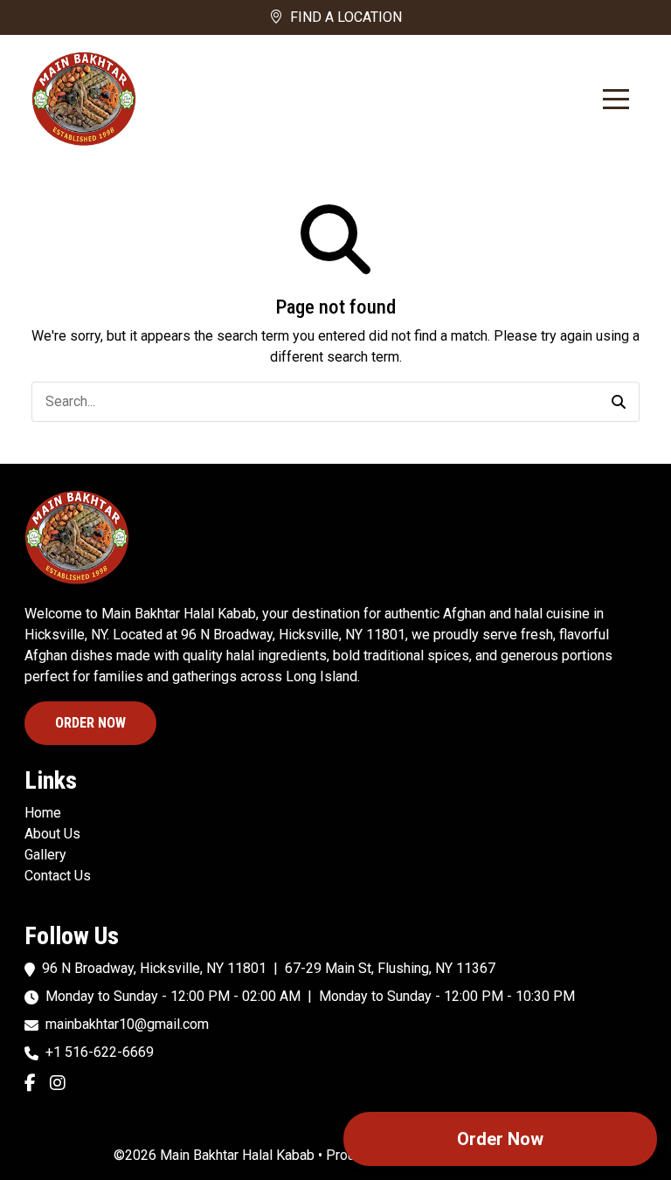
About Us (52, 833)
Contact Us (57, 875)
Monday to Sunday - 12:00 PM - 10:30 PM (447, 996)
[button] (618, 402)
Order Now (90, 722)
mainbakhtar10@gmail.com (127, 1024)
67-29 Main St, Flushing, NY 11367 (390, 968)
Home (42, 812)
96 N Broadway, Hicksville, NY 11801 (154, 968)
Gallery (45, 854)
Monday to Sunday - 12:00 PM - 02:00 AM (173, 996)
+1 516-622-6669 (99, 1052)
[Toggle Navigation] (616, 99)
